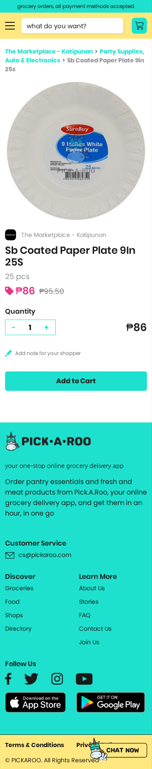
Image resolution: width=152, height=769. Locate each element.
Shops (14, 615)
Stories (88, 601)
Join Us (89, 642)
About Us (92, 588)
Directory (18, 628)
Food (12, 601)
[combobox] (72, 25)
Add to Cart (76, 381)
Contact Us (95, 628)
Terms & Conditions (34, 745)
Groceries (19, 588)
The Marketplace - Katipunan (49, 51)
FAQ (84, 615)
